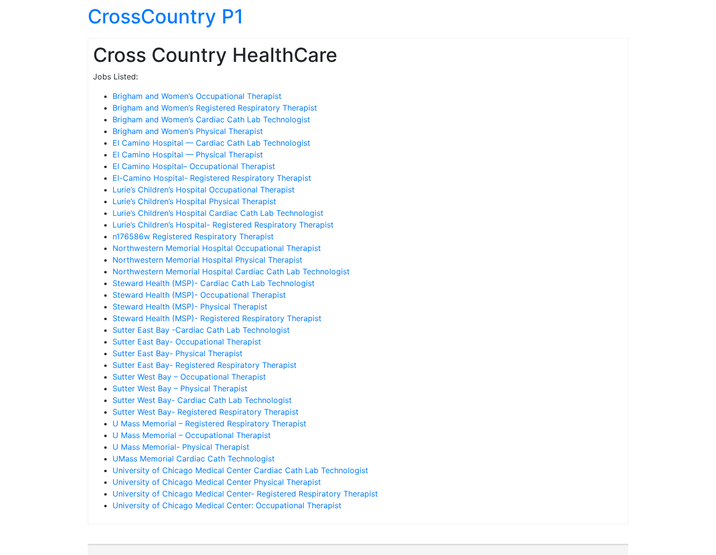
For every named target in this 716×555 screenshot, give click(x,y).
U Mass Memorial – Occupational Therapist (192, 435)
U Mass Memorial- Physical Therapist (181, 447)
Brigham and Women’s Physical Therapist (188, 131)
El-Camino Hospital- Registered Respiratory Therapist (212, 178)
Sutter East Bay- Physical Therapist (178, 353)
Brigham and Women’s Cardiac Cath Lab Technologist (211, 119)
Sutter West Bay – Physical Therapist (180, 388)
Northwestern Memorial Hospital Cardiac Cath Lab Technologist (231, 271)
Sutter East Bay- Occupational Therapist (187, 341)
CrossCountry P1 (166, 16)
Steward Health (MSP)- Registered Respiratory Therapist (217, 318)
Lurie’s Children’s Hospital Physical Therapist (194, 201)
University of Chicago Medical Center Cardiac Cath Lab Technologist (240, 470)
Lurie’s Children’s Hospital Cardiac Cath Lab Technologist (218, 213)
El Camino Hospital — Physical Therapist (188, 154)
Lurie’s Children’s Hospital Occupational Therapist (204, 189)
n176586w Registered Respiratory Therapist (193, 236)
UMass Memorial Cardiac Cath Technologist (194, 458)
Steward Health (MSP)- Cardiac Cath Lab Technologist (214, 283)
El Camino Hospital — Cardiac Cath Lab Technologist (211, 143)
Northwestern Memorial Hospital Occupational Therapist (217, 248)
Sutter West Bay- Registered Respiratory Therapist (206, 412)
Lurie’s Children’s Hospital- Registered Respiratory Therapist (223, 225)
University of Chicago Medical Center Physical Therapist (217, 482)
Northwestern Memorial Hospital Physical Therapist (207, 260)
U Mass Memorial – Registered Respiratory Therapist (209, 423)
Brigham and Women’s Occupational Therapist (197, 96)
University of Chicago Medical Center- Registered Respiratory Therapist (245, 493)
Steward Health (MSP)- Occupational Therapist (199, 295)
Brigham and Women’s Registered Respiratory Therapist (215, 108)
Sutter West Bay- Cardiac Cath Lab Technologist (202, 400)
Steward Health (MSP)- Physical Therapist (190, 306)
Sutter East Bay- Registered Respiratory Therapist (205, 365)
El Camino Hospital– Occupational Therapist (194, 166)
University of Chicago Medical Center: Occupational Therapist (227, 505)
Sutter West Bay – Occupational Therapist (189, 377)
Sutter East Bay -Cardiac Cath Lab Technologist (201, 330)
